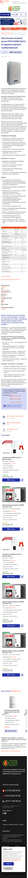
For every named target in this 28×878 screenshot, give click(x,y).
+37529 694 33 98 (5, 756)
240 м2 (2, 302)
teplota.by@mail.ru (7, 818)
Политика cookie (6, 876)
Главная (3, 32)
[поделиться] (2, 59)
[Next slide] (23, 718)
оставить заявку (16, 55)
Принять (8, 863)
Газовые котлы (9, 32)
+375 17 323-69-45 (16, 409)
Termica (13, 470)
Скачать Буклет (6, 279)
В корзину (12, 486)
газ (2, 308)
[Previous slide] (3, 718)
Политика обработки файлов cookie (12, 860)
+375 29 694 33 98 (16, 406)
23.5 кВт (3, 299)
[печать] (5, 59)
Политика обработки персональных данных (12, 874)
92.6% (2, 305)
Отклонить (8, 868)
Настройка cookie (15, 876)
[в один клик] (22, 486)
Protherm (3, 290)
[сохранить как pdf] (9, 59)
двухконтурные (5, 293)
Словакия (3, 312)
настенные (3, 296)
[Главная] (13, 11)
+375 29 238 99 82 (16, 403)
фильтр (5, 55)
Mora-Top (13, 517)
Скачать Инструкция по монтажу (10, 282)
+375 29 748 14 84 (15, 756)
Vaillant (15, 719)
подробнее (7, 731)
